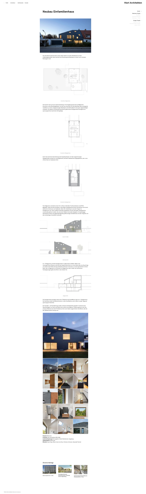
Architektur (12, 2)
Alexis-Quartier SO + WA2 (48, 475)
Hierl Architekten (133, 2)
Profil (7, 2)
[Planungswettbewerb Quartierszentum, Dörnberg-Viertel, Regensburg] (65, 469)
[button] (65, 36)
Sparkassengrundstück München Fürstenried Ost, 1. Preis (80, 476)
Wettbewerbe (20, 2)
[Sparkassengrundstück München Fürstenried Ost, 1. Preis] (81, 469)
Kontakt (26, 2)
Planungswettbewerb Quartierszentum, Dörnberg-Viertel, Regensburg (64, 475)
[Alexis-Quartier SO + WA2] (49, 469)
